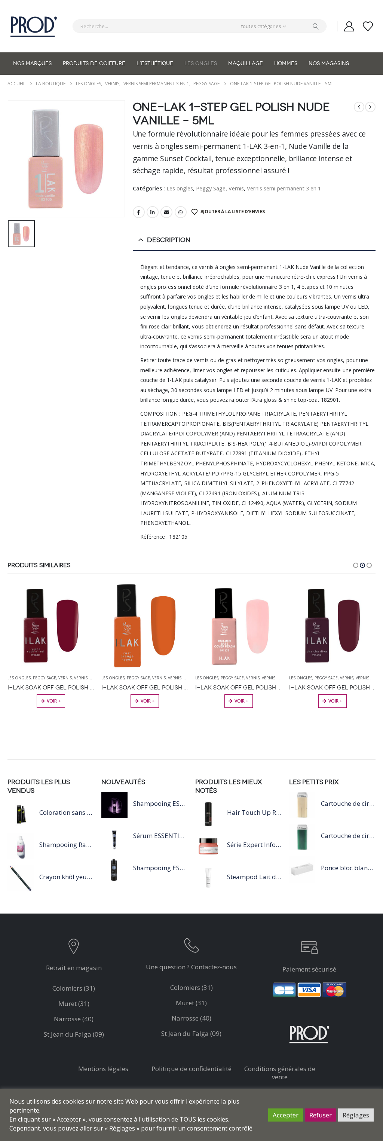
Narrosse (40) (74, 1019)
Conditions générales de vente (279, 1072)
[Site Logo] (33, 26)
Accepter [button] (285, 1115)
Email (166, 212)
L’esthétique (155, 63)
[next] (370, 107)
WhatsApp (181, 212)
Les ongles (200, 63)
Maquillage (245, 63)
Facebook (139, 212)
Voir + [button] (54, 701)
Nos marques (32, 63)
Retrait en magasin (74, 967)
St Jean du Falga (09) (74, 1034)
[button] (355, 565)
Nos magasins (329, 63)
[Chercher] (315, 26)
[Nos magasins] (74, 948)
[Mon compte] (349, 26)
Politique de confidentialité (191, 1068)
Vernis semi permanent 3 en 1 (284, 188)
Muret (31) (73, 1003)
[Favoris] (368, 26)
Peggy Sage (211, 188)
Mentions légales (103, 1068)
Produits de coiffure (94, 63)
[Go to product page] (50, 625)
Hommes (285, 63)
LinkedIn (153, 212)
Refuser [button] (320, 1115)
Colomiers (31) (73, 988)
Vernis (236, 188)
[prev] (359, 107)
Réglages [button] (356, 1115)
